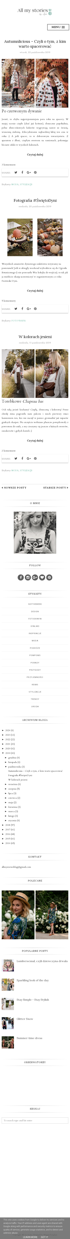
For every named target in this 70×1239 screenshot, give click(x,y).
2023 (7, 734)
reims (35, 685)
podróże (35, 648)
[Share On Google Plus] (28, 172)
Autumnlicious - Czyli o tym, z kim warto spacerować (35, 44)
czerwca (12, 797)
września (12, 784)
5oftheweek (35, 604)
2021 (7, 744)
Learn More (30, 1237)
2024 (7, 730)
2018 (7, 825)
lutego (11, 816)
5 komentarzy (9, 300)
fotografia (19, 320)
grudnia (12, 757)
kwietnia (12, 807)
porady (35, 663)
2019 (7, 753)
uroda (35, 706)
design (35, 611)
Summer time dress (29, 1038)
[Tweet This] (16, 172)
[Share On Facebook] (22, 172)
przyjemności (35, 677)
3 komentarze (9, 164)
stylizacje (26, 184)
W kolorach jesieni (35, 336)
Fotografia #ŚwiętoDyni (35, 200)
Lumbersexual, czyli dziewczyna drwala (42, 961)
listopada (12, 762)
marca (11, 811)
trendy (35, 699)
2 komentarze (9, 450)
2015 (7, 838)
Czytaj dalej (35, 154)
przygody (35, 670)
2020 (7, 748)
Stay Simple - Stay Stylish (33, 999)
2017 (7, 829)
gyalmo (35, 626)
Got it (44, 1237)
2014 (7, 843)
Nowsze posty (15, 487)
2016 (7, 834)
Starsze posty (54, 487)
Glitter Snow (25, 1019)
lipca (10, 793)
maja (10, 802)
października (14, 766)
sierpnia (12, 788)
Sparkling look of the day (33, 980)
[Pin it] (35, 172)
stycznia (12, 820)
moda (15, 184)
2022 (7, 739)
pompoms (35, 655)
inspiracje (35, 633)
